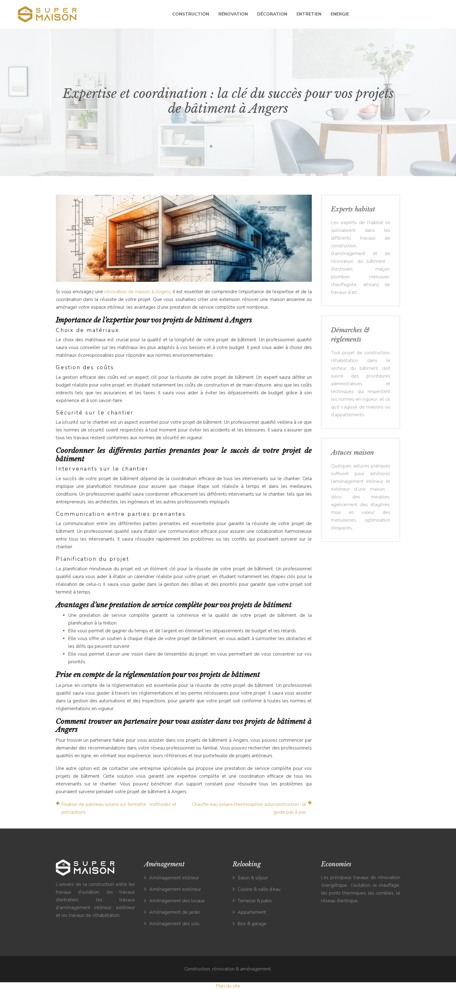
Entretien (309, 14)
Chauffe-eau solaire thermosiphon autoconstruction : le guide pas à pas (249, 808)
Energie (340, 14)
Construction (190, 14)
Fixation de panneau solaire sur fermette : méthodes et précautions (119, 808)
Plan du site (228, 986)
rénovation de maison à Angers (137, 292)
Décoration (272, 14)
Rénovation (233, 14)
